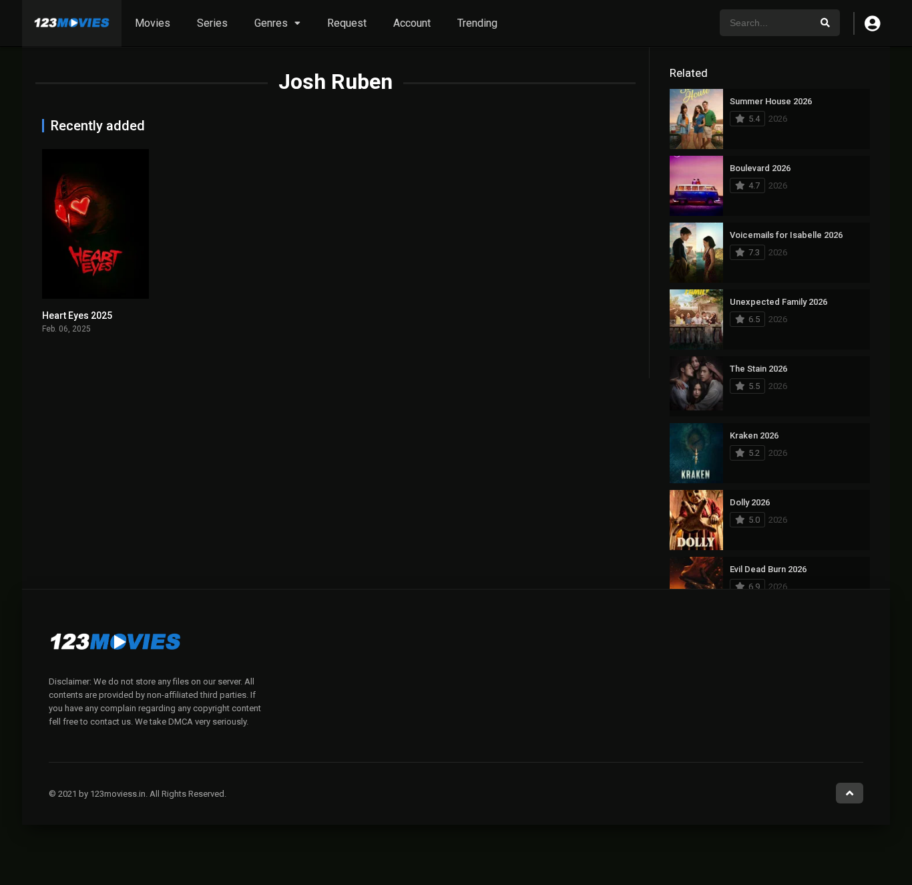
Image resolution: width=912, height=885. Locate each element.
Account (412, 23)
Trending (477, 23)
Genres (271, 23)
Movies (152, 23)
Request (347, 23)
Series (212, 23)
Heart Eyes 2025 (77, 315)
